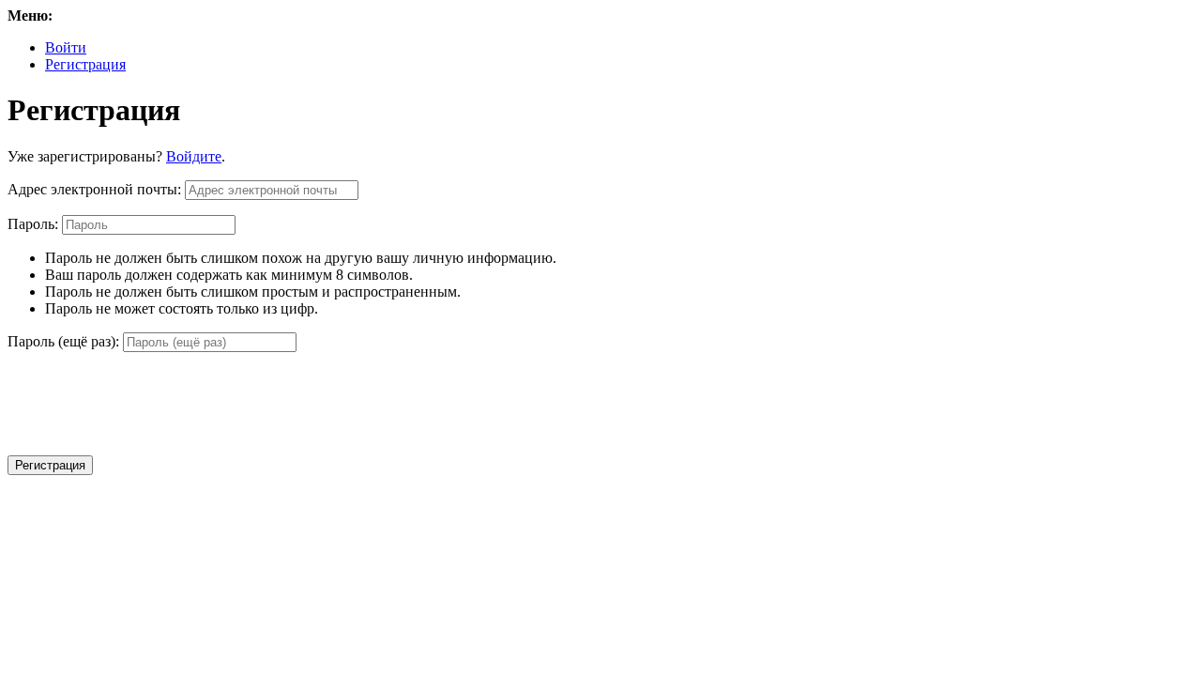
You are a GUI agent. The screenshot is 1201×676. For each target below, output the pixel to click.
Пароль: (33, 224)
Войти (65, 47)
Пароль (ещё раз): (63, 341)
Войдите (193, 156)
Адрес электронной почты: (94, 189)
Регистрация (85, 64)
